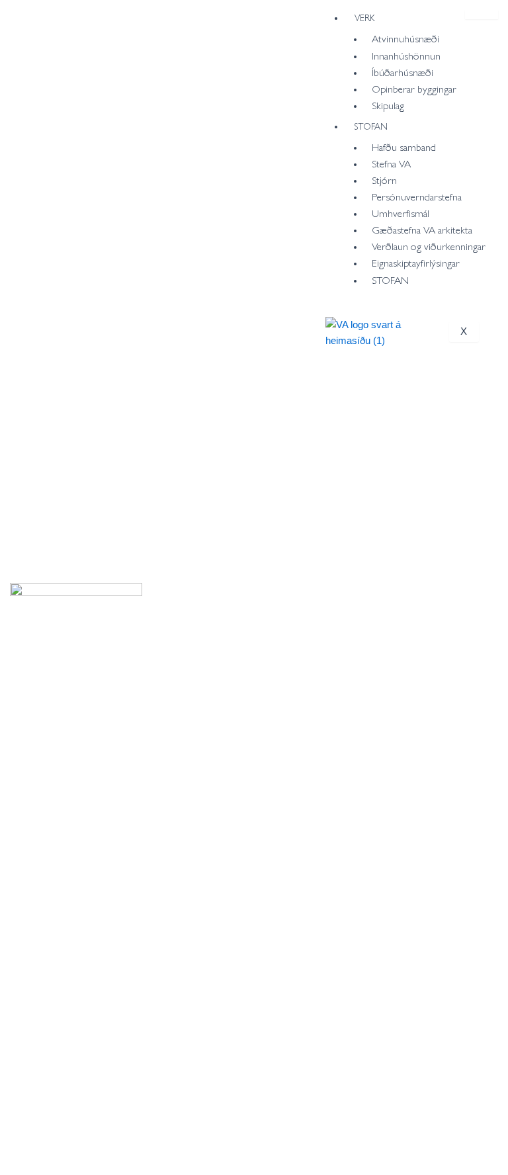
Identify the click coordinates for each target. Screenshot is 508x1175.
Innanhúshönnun (406, 55)
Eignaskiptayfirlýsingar (416, 262)
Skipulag (388, 104)
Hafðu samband (404, 146)
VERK (365, 17)
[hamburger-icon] (481, 14)
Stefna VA (391, 163)
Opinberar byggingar (414, 88)
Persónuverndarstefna (417, 196)
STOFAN (371, 125)
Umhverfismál (400, 212)
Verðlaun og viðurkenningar (429, 245)
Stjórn (384, 179)
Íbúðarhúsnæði (402, 71)
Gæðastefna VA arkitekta (422, 229)
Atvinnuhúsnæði (405, 38)
